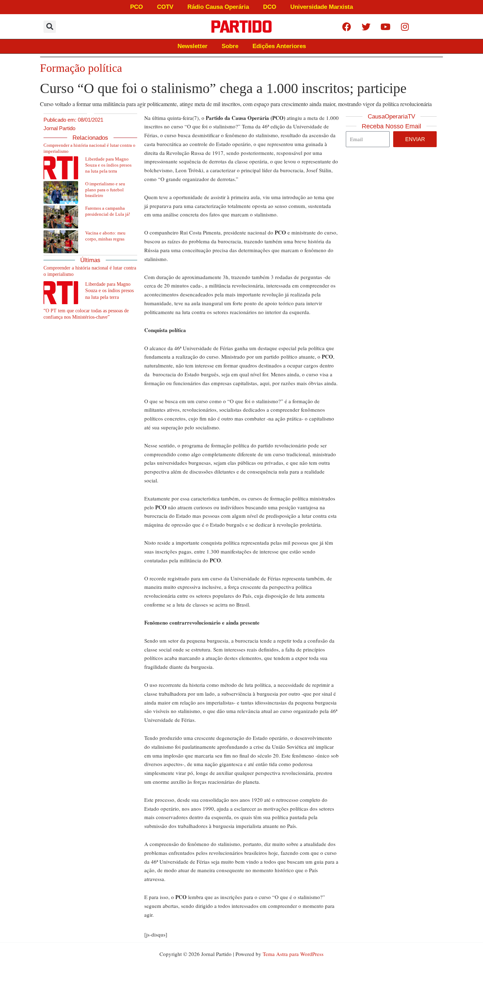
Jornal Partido (59, 128)
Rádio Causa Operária (218, 7)
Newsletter (193, 46)
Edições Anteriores (279, 46)
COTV (165, 7)
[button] (49, 27)
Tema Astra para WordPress (293, 953)
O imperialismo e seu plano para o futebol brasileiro (105, 189)
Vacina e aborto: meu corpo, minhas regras (105, 236)
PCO (136, 7)
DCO (269, 7)
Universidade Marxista (321, 7)
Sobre (230, 46)
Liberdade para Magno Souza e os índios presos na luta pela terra (108, 165)
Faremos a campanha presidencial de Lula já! (107, 211)
